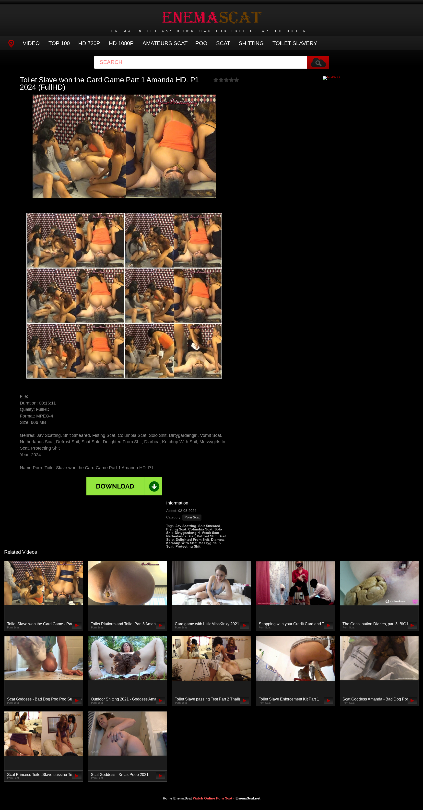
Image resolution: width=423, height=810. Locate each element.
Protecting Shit (188, 546)
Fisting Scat (176, 529)
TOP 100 (59, 43)
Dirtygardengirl (187, 533)
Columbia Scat (200, 529)
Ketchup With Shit (181, 543)
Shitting (251, 43)
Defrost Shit (207, 536)
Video (31, 43)
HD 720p (89, 43)
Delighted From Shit (192, 539)
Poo (201, 43)
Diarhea (217, 539)
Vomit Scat (210, 533)
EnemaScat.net (247, 798)
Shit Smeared (209, 526)
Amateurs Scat (165, 43)
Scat (223, 43)
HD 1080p (121, 43)
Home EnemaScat (177, 798)
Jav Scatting (186, 526)
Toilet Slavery (294, 43)
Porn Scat (192, 517)
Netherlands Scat (180, 536)
